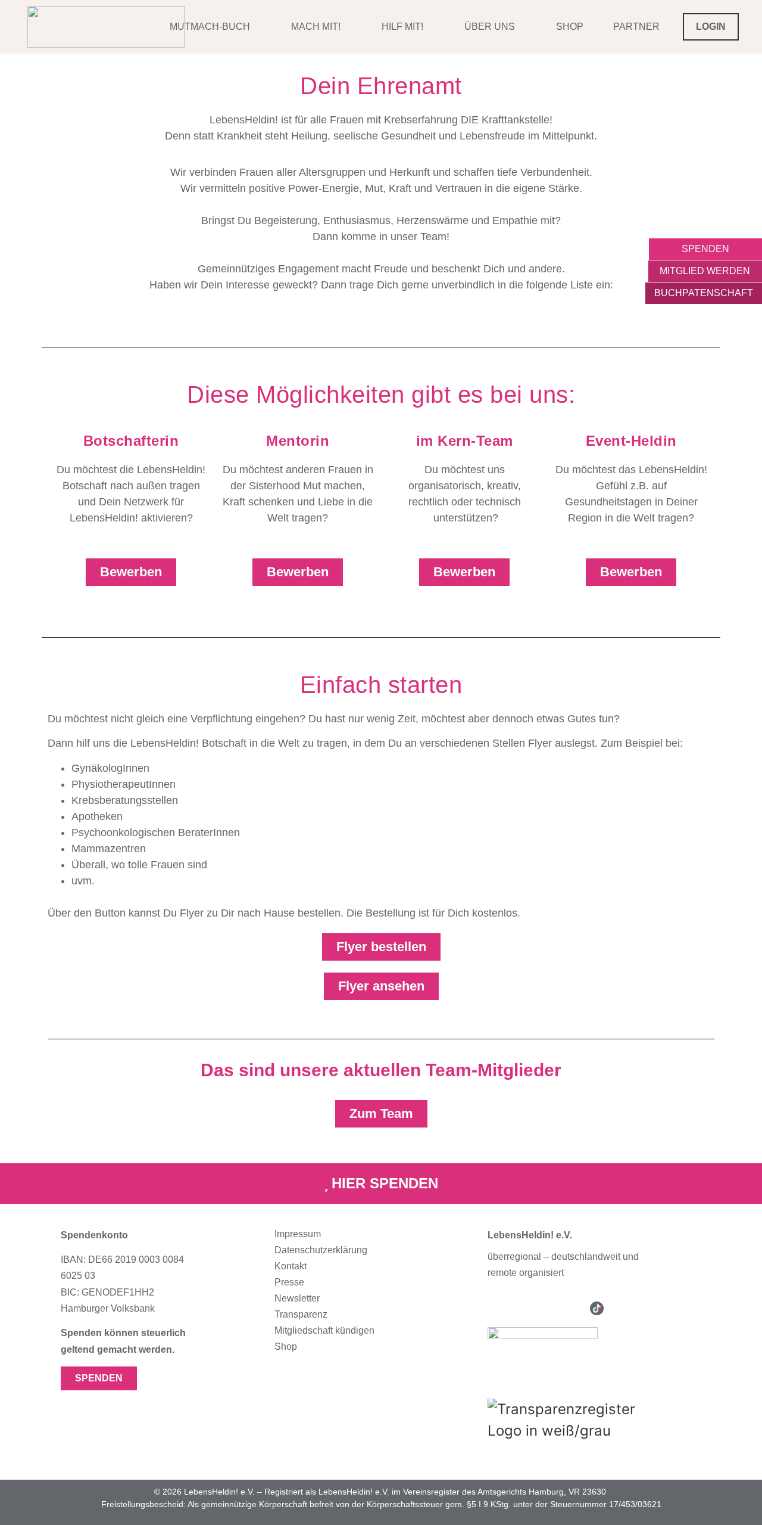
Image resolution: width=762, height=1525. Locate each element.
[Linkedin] (571, 1308)
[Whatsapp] (622, 1308)
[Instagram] (494, 1308)
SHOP (569, 26)
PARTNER (636, 26)
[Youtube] (545, 1308)
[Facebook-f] (520, 1308)
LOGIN (711, 26)
